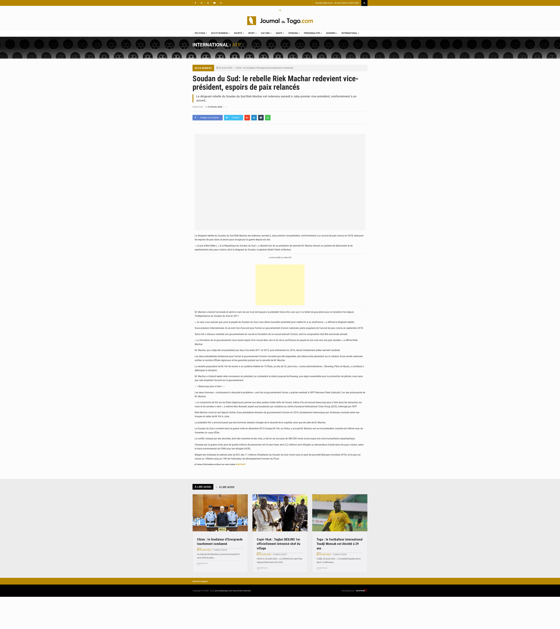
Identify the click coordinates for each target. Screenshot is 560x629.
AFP (236, 45)
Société (238, 33)
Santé (279, 33)
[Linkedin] (254, 117)
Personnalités (312, 33)
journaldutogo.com (223, 590)
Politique (200, 33)
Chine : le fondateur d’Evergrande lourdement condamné (264, 67)
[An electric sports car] (220, 512)
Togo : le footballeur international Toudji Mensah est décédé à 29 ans (340, 544)
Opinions (293, 33)
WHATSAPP (241, 464)
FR (280, 10)
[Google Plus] (247, 117)
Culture (265, 33)
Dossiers (331, 33)
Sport (251, 33)
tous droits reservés (242, 590)
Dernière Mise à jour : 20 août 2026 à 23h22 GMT (337, 3)
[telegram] (261, 117)
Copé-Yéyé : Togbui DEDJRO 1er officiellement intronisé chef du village (278, 544)
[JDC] (280, 20)
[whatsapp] (268, 117)
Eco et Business (219, 33)
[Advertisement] (280, 284)
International (350, 33)
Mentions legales (200, 581)
